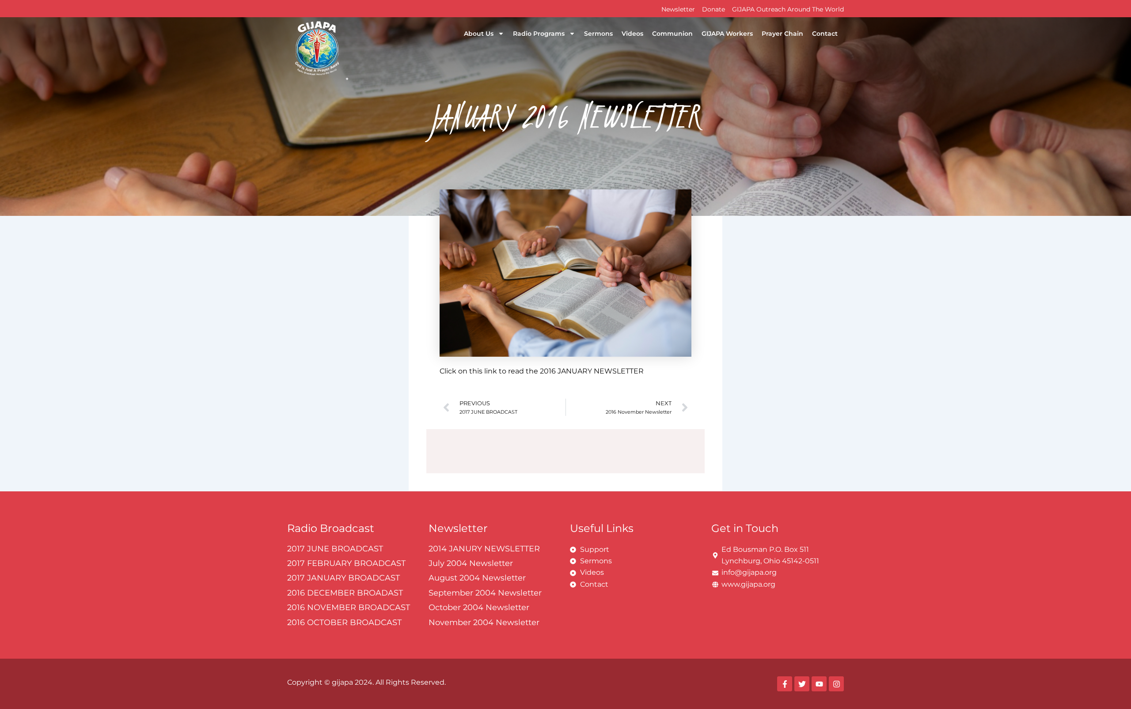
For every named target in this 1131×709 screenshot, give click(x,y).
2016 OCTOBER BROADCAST (344, 622)
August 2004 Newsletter (477, 578)
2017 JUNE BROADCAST (335, 549)
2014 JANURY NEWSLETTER (484, 549)
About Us (478, 34)
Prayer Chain (782, 34)
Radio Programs (539, 34)
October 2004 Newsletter (479, 607)
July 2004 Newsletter (471, 563)
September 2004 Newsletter (485, 593)
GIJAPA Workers (727, 34)
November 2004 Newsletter (484, 622)
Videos (632, 34)
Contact (825, 34)
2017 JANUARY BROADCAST (343, 578)
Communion (672, 34)
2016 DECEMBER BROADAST (345, 593)
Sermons (598, 34)
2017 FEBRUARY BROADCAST (346, 563)
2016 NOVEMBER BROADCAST (348, 607)
